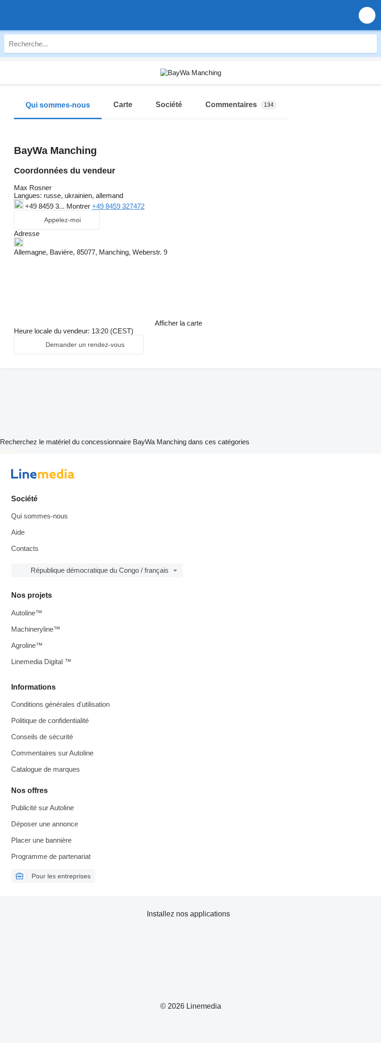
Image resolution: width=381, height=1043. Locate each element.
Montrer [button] (79, 206)
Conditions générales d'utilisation (60, 704)
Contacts (25, 548)
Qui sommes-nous (39, 516)
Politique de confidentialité (50, 720)
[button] (367, 15)
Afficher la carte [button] (178, 323)
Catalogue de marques (45, 769)
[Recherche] (367, 43)
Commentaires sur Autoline (52, 753)
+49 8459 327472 (118, 206)
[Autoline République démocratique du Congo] (60, 15)
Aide (18, 532)
